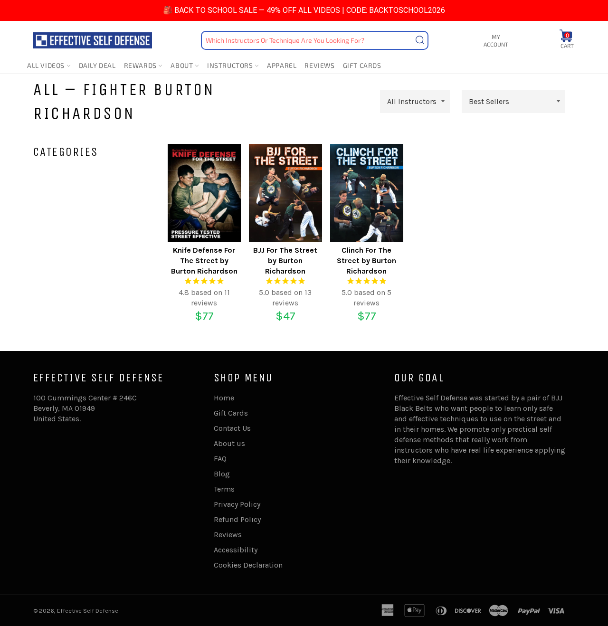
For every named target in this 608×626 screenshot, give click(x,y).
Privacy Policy (237, 504)
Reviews (319, 65)
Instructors (231, 65)
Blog (222, 473)
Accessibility (235, 549)
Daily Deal (97, 65)
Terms (224, 488)
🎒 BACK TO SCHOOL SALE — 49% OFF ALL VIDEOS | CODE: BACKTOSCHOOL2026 (304, 10)
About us (229, 443)
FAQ (220, 458)
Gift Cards (362, 65)
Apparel (281, 65)
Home (224, 397)
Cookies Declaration (248, 564)
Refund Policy (237, 519)
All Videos (46, 65)
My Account (496, 40)
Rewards (141, 65)
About (183, 65)
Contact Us (232, 428)
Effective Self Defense (87, 610)
